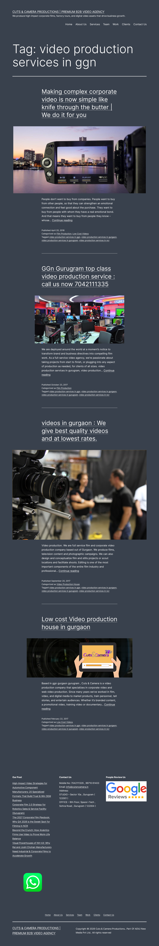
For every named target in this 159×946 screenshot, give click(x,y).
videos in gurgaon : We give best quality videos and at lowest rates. (75, 430)
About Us (81, 24)
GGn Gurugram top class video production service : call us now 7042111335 (78, 276)
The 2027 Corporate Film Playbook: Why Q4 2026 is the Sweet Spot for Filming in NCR (31, 821)
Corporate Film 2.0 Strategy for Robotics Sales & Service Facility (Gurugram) (29, 808)
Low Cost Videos (81, 233)
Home (68, 24)
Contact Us (140, 24)
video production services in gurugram (60, 240)
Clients (126, 24)
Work (116, 24)
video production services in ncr (94, 240)
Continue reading (62, 220)
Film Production (64, 233)
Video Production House (68, 584)
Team (106, 24)
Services (95, 24)
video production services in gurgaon (99, 237)
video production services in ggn (64, 237)
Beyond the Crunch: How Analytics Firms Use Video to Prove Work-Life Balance (31, 834)
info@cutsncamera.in (77, 787)
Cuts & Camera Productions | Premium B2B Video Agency (58, 12)
